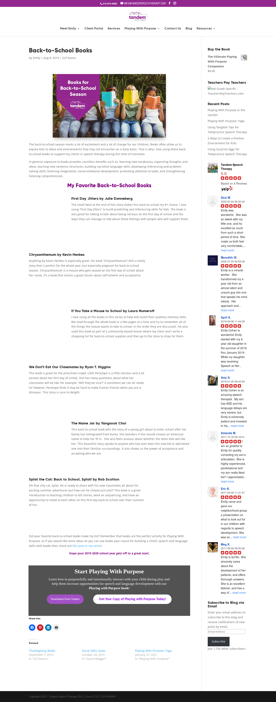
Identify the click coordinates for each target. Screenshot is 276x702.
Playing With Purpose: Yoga (153, 651)
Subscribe (218, 641)
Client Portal (93, 28)
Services (113, 28)
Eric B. (225, 489)
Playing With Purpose (140, 28)
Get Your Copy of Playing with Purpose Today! (132, 599)
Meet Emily (68, 28)
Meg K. (225, 544)
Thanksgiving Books (42, 651)
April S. (226, 317)
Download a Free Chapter (65, 599)
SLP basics (69, 58)
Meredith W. (229, 257)
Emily (36, 58)
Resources (204, 28)
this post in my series (87, 546)
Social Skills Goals (94, 651)
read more (227, 250)
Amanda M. (228, 433)
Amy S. (225, 377)
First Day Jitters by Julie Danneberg (102, 198)
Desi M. (226, 197)
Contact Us (172, 28)
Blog (188, 28)
